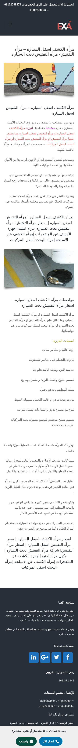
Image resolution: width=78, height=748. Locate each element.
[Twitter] (56, 657)
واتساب (23, 741)
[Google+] (45, 657)
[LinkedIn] (34, 657)
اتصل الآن (48, 741)
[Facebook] (68, 657)
